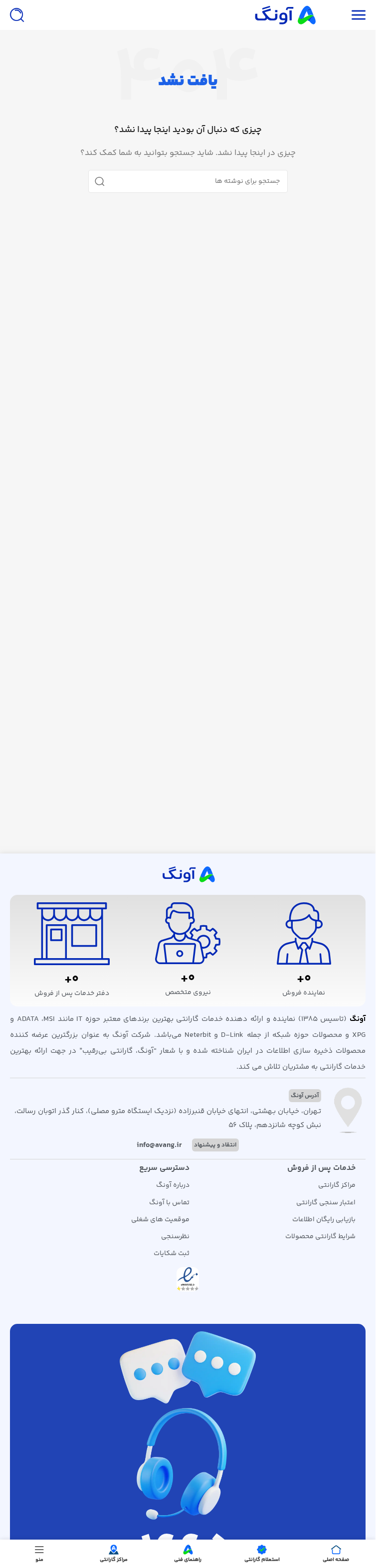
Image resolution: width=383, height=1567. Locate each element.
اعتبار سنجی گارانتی (326, 1202)
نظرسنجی (175, 1236)
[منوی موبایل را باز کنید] (358, 15)
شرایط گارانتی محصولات (320, 1236)
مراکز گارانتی (337, 1185)
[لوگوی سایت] (284, 14)
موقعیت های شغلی (160, 1219)
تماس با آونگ (169, 1202)
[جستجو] (16, 15)
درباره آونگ (173, 1185)
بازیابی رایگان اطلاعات (324, 1219)
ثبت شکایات (172, 1253)
